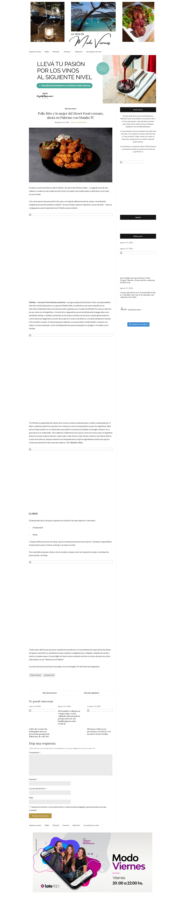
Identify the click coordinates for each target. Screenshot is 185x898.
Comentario (35, 752)
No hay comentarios (79, 122)
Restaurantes (70, 108)
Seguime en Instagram (140, 324)
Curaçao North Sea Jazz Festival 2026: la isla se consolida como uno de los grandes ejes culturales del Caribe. (137, 294)
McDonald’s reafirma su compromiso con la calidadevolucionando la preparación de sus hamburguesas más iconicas (69, 717)
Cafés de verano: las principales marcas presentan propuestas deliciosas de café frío (39, 733)
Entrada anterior (50, 693)
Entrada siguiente (91, 693)
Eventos (67, 52)
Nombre (33, 779)
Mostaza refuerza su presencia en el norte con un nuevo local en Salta (99, 731)
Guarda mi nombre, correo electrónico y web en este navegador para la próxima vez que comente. (67, 808)
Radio (47, 52)
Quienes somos (35, 52)
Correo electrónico (38, 788)
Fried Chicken (35, 675)
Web (31, 797)
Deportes (79, 52)
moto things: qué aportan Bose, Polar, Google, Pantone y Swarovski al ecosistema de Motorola (137, 280)
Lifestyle (55, 52)
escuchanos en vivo (93, 52)
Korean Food (49, 675)
